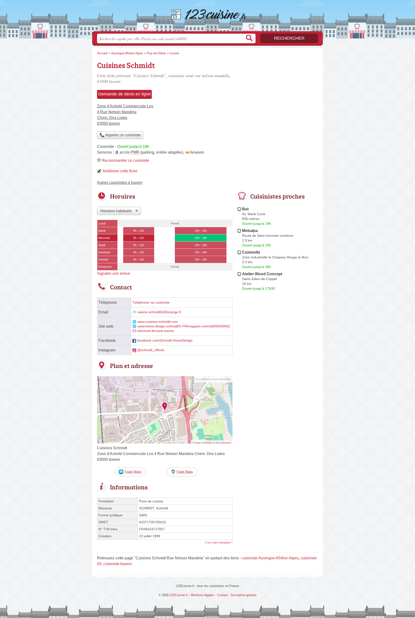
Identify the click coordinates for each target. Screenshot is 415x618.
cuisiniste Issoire (117, 564)
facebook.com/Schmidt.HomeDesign (165, 340)
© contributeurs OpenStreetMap (213, 379)
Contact (222, 595)
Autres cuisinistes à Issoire (119, 183)
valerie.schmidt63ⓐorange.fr (159, 312)
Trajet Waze (133, 472)
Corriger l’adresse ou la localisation (212, 442)
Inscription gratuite (243, 595)
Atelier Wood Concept (262, 274)
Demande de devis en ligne (124, 94)
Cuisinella (251, 252)
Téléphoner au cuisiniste (151, 302)
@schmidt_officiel (150, 350)
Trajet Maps (184, 472)
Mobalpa (250, 231)
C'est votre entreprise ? (218, 542)
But (245, 209)
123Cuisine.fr (207, 17)
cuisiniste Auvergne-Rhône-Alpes (270, 558)
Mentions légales (202, 595)
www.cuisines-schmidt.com (157, 322)
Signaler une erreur (113, 273)
